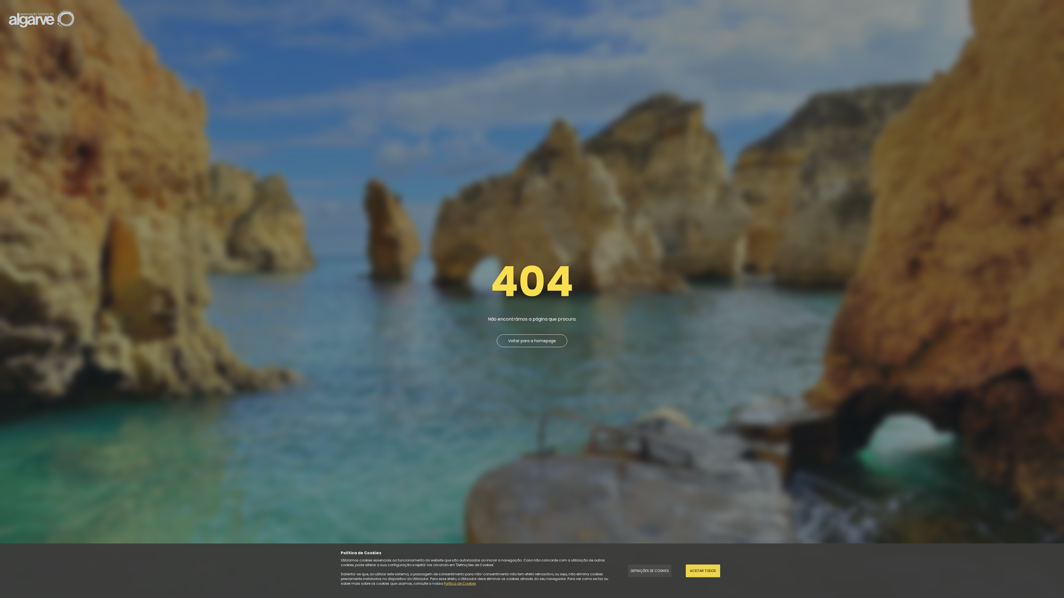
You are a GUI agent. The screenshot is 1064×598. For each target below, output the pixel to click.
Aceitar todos (703, 570)
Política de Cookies (460, 583)
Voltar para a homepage (532, 341)
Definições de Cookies (650, 570)
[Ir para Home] (41, 18)
